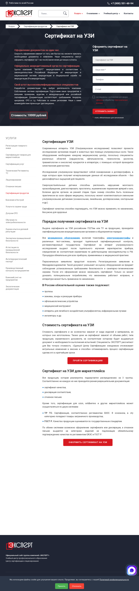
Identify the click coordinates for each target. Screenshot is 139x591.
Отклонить (76, 586)
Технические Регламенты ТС (17, 172)
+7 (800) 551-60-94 (122, 3)
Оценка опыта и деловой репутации (17, 230)
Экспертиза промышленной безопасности (18, 239)
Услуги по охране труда (16, 207)
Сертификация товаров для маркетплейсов (18, 156)
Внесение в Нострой (15, 200)
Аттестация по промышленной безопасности (13, 249)
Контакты (128, 13)
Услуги (77, 13)
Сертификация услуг (15, 164)
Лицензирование (13, 180)
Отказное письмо (13, 186)
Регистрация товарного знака (16, 147)
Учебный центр (111, 13)
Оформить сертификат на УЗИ (88, 442)
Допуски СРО (12, 213)
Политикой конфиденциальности (114, 579)
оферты (99, 100)
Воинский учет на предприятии (13, 278)
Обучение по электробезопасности (16, 221)
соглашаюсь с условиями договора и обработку (112, 100)
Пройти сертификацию (88, 360)
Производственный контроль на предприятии (17, 269)
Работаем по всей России (21, 3)
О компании (92, 13)
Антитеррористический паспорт (16, 260)
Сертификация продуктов (17, 193)
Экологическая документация (12, 287)
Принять (61, 586)
